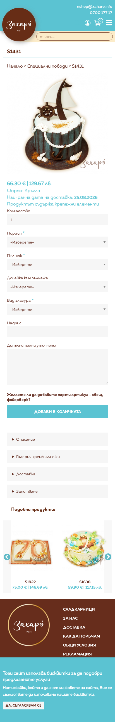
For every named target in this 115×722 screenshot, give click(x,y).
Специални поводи (47, 66)
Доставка (74, 627)
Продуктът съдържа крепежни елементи (53, 204)
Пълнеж (14, 255)
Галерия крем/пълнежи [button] (38, 456)
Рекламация (77, 654)
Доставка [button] (25, 473)
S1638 (84, 581)
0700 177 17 (101, 12)
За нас (70, 618)
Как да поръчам (81, 636)
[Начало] (19, 24)
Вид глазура (19, 300)
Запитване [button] (27, 491)
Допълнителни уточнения (32, 345)
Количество (18, 210)
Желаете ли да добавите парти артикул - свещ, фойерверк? (55, 397)
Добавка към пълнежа (27, 277)
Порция (14, 233)
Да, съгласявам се (23, 705)
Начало (15, 66)
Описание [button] (25, 439)
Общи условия (79, 645)
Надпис (14, 322)
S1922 (30, 581)
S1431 (78, 66)
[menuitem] (77, 24)
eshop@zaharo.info (94, 6)
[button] (108, 556)
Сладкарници (79, 609)
